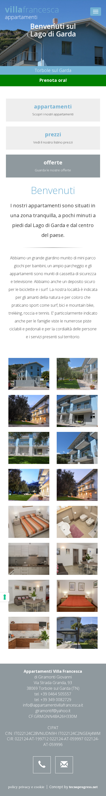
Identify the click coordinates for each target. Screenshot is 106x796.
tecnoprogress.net (83, 787)
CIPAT (53, 727)
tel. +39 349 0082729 (53, 699)
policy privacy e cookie (26, 787)
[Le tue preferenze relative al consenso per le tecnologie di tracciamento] (4, 597)
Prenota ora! (53, 80)
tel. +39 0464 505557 (53, 694)
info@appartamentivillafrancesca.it (53, 705)
